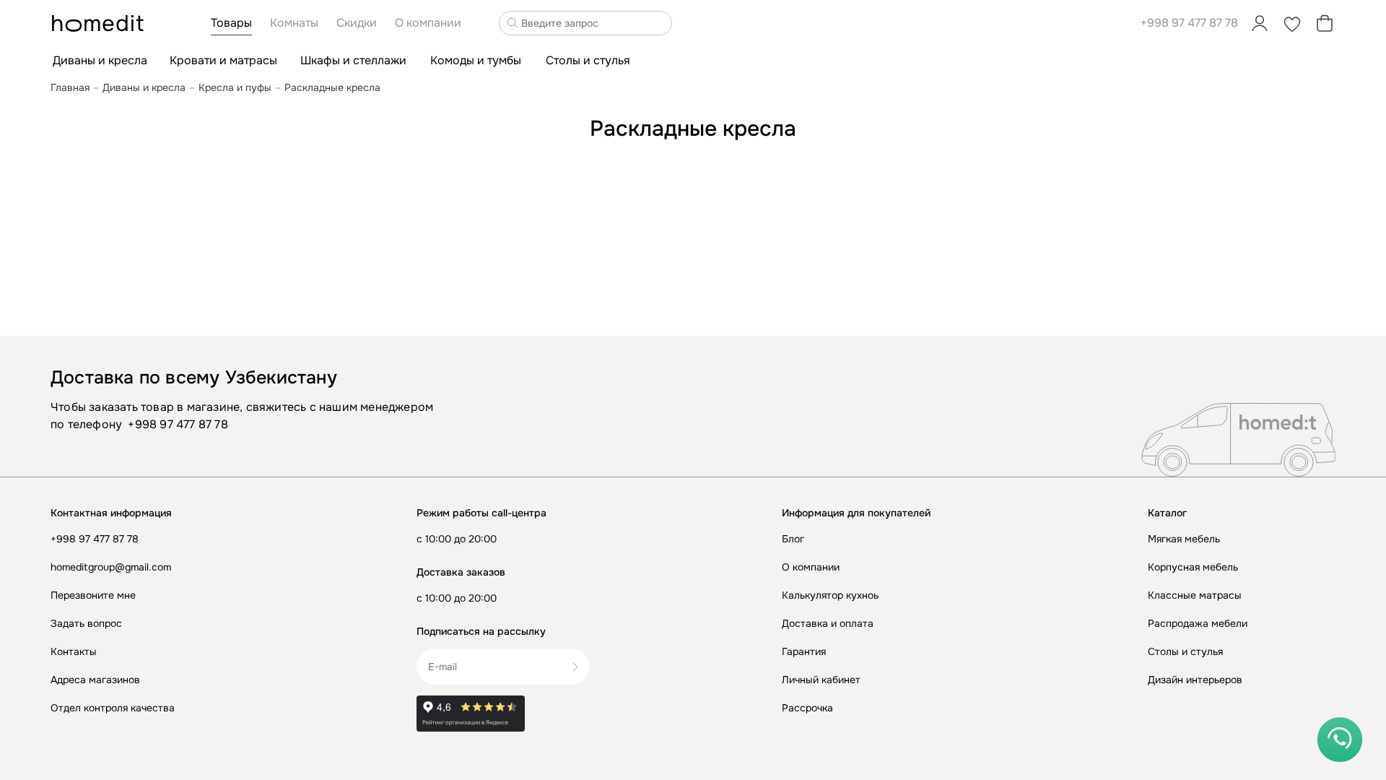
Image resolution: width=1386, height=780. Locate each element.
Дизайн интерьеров (1195, 679)
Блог (793, 538)
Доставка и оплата (827, 623)
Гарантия (804, 651)
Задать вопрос (86, 623)
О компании (811, 566)
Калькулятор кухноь (830, 595)
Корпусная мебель (1193, 566)
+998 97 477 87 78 (1189, 22)
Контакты (74, 651)
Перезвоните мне (93, 595)
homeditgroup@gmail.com (111, 566)
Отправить (581, 667)
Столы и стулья (1185, 651)
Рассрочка (807, 707)
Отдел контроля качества (113, 707)
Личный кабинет (821, 679)
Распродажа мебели (1197, 623)
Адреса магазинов (95, 679)
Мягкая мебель (1184, 538)
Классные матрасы (1195, 595)
